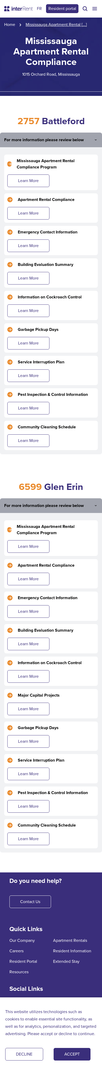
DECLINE (24, 1054)
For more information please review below (44, 140)
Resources (19, 972)
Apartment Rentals (70, 940)
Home (9, 24)
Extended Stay (66, 961)
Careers (16, 951)
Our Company (22, 940)
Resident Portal (23, 961)
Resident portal (62, 9)
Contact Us (30, 902)
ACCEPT (72, 1054)
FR (39, 9)
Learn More (28, 181)
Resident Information (72, 951)
